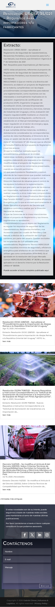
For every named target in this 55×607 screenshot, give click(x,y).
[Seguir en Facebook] (24, 535)
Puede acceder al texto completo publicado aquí (26, 270)
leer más (6, 341)
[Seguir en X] (32, 535)
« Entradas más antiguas (11, 499)
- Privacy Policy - (40, 603)
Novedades (20, 328)
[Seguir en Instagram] (47, 535)
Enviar (45, 586)
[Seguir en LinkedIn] (39, 535)
